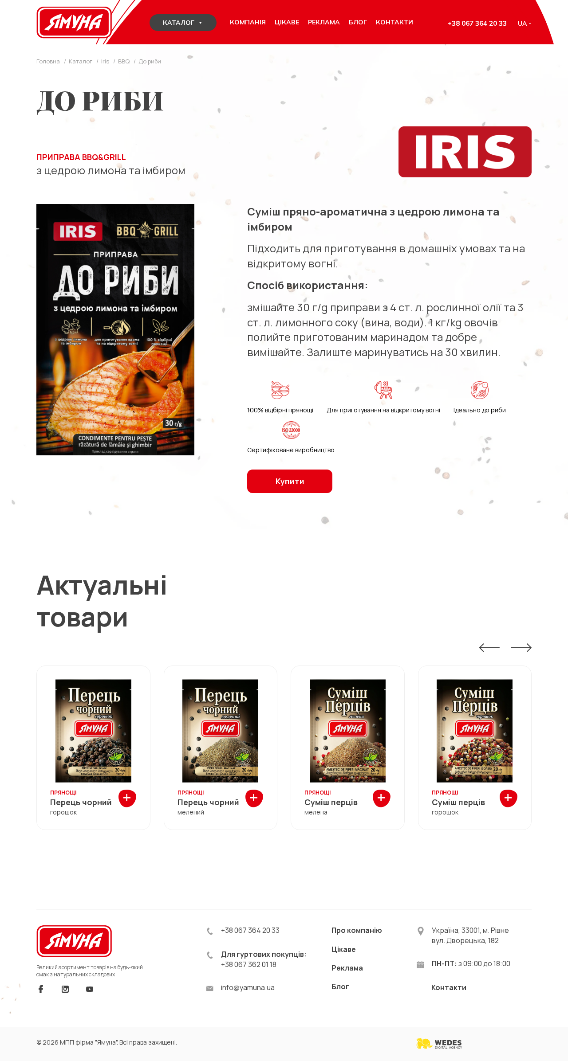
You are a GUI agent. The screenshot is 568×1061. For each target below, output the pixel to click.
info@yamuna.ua (248, 987)
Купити (290, 481)
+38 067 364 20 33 (477, 23)
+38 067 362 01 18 (248, 964)
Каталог (178, 23)
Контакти (448, 987)
